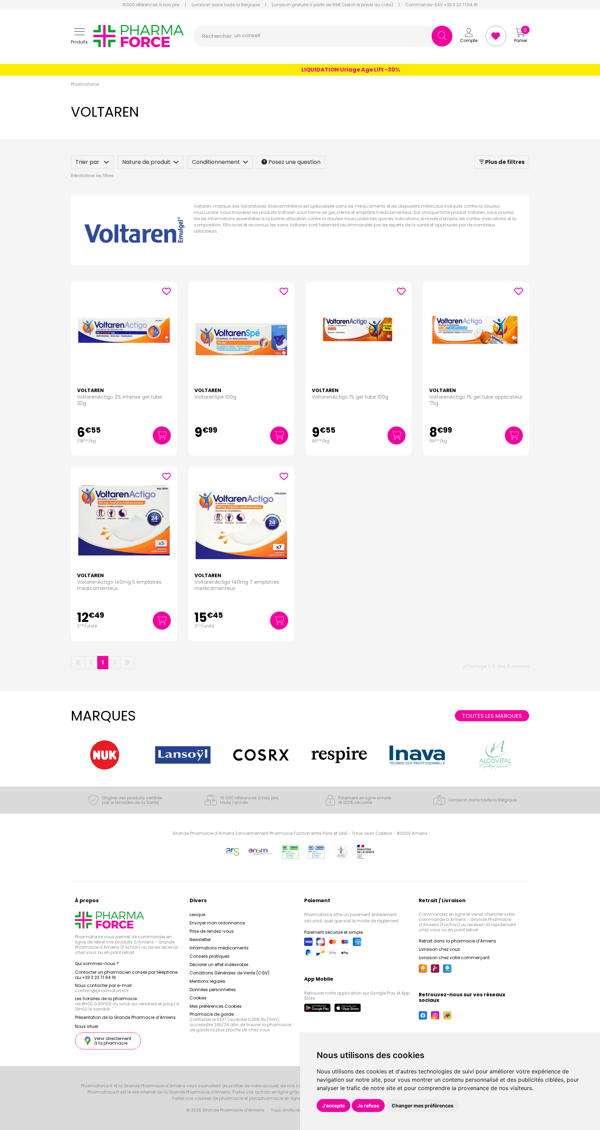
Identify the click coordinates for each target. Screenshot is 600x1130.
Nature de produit (146, 162)
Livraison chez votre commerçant (454, 957)
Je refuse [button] (368, 1105)
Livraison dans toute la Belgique (226, 5)
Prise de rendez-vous (212, 931)
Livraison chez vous (439, 949)
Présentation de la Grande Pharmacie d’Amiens (125, 1017)
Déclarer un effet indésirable (219, 964)
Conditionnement (216, 162)
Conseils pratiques (210, 956)
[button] (79, 36)
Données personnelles (213, 989)
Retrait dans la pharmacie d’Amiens (457, 941)
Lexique (197, 914)
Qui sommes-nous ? (97, 963)
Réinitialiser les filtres (92, 175)
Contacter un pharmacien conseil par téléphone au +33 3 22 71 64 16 (126, 975)
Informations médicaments (219, 947)
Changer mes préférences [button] (422, 1105)
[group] (105, 755)
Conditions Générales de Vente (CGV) (229, 972)
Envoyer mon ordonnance (217, 922)
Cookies (198, 997)
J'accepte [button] (333, 1105)
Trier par (88, 162)
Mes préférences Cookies (216, 1006)
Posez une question (293, 162)
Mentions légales (207, 981)
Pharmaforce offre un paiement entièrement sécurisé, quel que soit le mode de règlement (351, 918)
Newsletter (200, 939)
